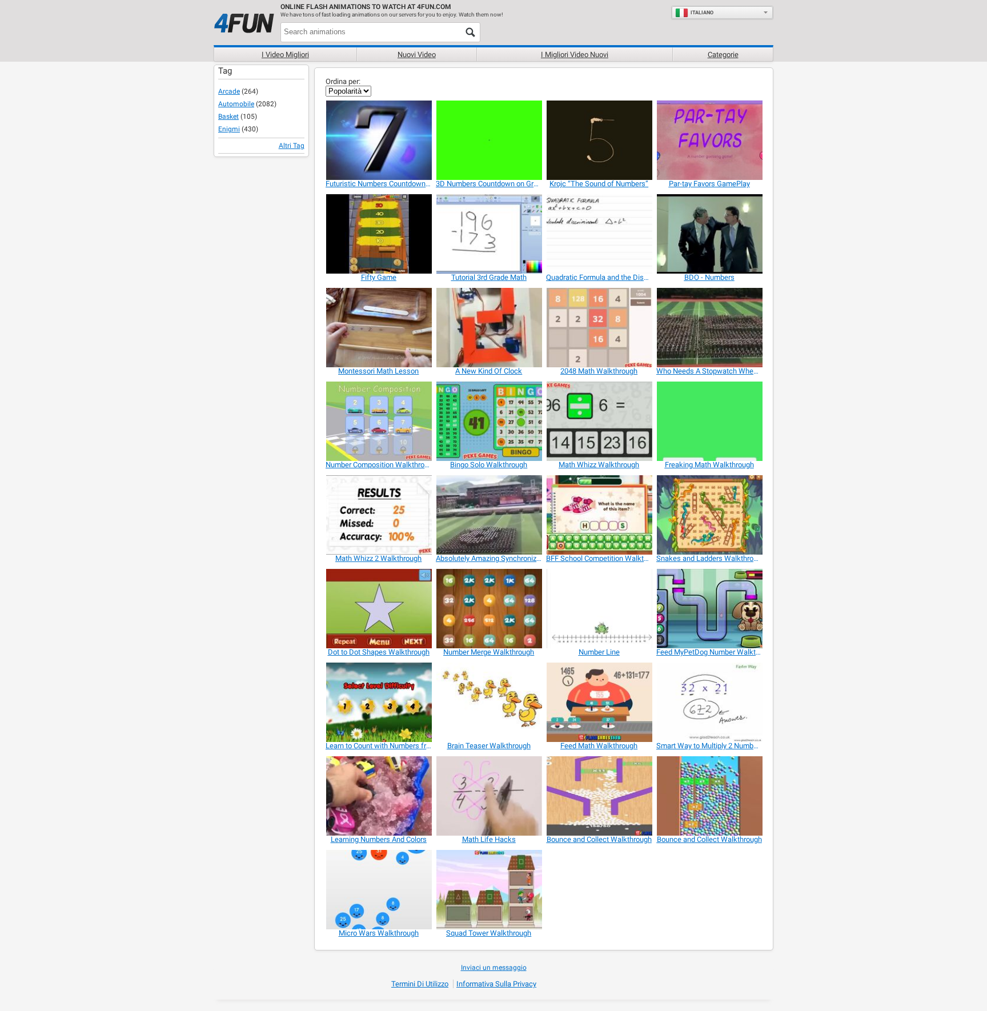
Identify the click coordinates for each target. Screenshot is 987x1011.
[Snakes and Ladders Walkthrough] (709, 515)
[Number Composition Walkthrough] (378, 421)
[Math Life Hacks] (488, 796)
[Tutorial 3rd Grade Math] (488, 234)
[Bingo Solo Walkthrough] (488, 421)
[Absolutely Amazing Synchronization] (488, 515)
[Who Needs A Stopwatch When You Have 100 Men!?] (709, 327)
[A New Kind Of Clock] (488, 327)
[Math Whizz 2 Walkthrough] (378, 515)
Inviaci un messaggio (494, 968)
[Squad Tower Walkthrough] (488, 889)
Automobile (236, 104)
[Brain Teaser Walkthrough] (488, 702)
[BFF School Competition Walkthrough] (599, 515)
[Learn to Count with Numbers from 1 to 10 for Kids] (378, 702)
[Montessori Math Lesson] (378, 327)
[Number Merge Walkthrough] (488, 608)
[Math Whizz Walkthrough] (599, 421)
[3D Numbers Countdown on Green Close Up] (488, 140)
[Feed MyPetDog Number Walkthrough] (709, 608)
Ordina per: (343, 81)
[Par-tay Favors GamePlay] (709, 140)
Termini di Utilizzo (419, 984)
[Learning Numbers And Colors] (378, 796)
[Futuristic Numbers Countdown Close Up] (378, 140)
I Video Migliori (285, 54)
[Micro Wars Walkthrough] (378, 889)
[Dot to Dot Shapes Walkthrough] (378, 608)
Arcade (229, 91)
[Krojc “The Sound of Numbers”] (599, 140)
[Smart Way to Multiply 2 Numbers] (709, 702)
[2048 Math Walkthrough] (599, 327)
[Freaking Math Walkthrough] (709, 421)
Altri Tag (291, 146)
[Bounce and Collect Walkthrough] (599, 796)
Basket (228, 117)
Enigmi (229, 129)
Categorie (723, 54)
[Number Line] (599, 608)
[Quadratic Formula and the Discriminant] (599, 234)
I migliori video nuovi (574, 54)
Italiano (702, 12)
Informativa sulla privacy (496, 984)
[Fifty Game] (378, 234)
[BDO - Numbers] (709, 234)
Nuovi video (417, 54)
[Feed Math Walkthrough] (599, 702)
